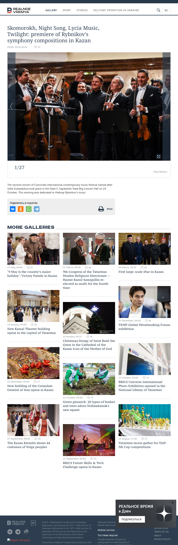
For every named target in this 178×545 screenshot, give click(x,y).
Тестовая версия (108, 535)
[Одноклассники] (20, 209)
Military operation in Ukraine (116, 10)
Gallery (51, 10)
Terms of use (161, 532)
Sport (67, 10)
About (157, 535)
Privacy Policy (162, 539)
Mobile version (106, 530)
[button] (158, 156)
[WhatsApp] (28, 209)
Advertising (161, 528)
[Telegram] (36, 209)
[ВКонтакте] (12, 209)
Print (109, 209)
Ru (166, 10)
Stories (82, 10)
